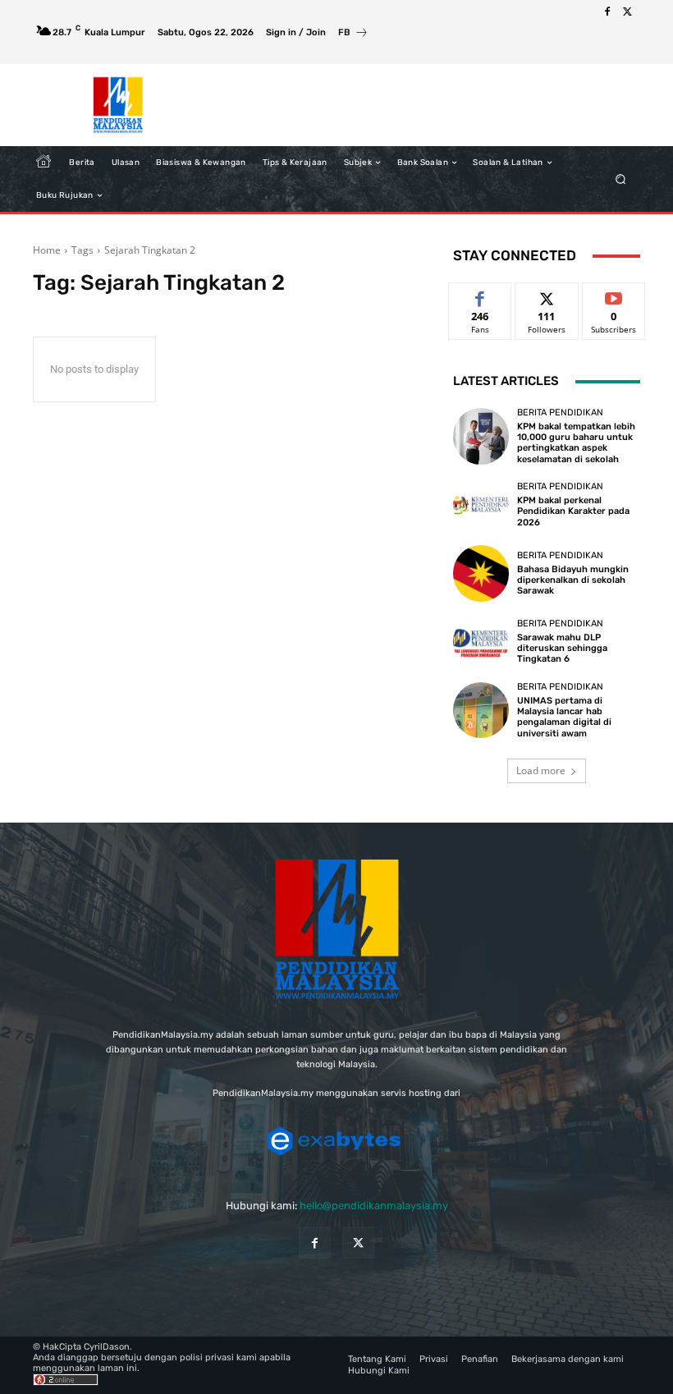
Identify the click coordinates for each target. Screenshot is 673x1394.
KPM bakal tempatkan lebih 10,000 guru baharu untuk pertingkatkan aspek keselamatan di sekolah (576, 443)
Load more (540, 770)
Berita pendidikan (560, 412)
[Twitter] (627, 12)
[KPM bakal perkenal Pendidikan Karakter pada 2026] (481, 505)
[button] (621, 179)
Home (47, 250)
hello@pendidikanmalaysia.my (374, 1205)
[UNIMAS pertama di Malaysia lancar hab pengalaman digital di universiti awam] (481, 710)
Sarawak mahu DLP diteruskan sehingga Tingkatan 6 (562, 648)
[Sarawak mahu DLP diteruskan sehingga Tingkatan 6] (481, 642)
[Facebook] (607, 12)
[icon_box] (353, 34)
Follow (547, 295)
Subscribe (614, 295)
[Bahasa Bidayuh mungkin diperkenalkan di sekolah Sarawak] (481, 573)
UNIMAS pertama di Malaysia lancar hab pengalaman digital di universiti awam (564, 717)
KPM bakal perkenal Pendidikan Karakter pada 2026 (573, 511)
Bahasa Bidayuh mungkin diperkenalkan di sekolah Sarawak (573, 580)
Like (480, 295)
